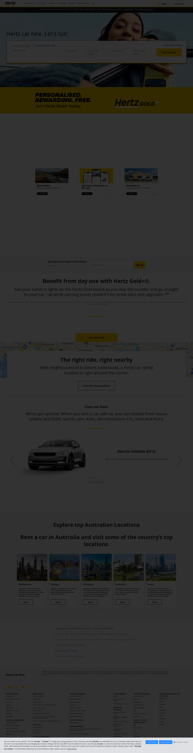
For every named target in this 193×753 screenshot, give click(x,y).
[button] (181, 742)
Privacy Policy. (72, 749)
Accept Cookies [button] (151, 742)
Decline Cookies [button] (165, 742)
